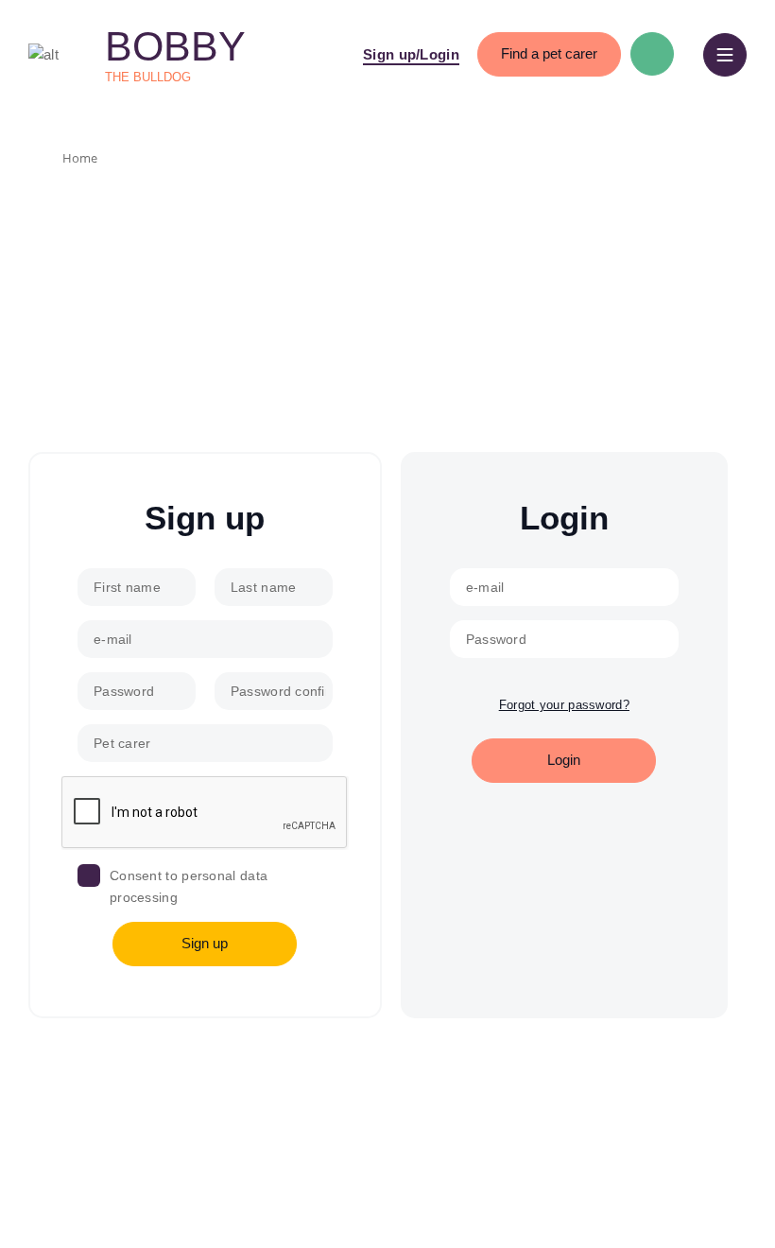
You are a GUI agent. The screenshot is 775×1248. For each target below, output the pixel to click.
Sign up (204, 943)
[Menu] (725, 55)
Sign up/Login (411, 54)
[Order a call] (652, 54)
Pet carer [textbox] (122, 743)
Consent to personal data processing (188, 886)
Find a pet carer (549, 53)
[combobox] (205, 743)
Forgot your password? (564, 705)
